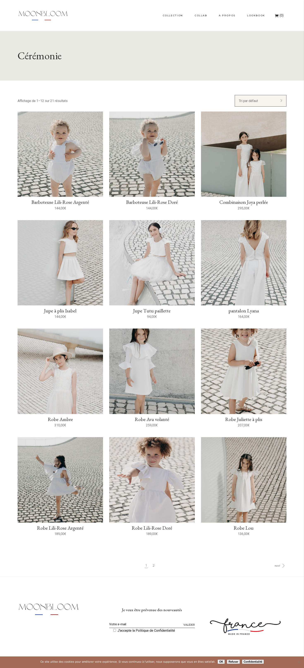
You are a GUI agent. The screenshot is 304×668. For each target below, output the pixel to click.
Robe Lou (244, 528)
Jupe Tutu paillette (152, 310)
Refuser (233, 661)
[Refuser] (299, 662)
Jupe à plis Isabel (60, 310)
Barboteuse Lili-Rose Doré (152, 202)
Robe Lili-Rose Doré (152, 528)
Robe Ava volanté (152, 419)
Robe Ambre (60, 419)
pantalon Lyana (244, 310)
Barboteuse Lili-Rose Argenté (60, 202)
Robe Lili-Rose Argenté (60, 528)
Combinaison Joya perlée (243, 202)
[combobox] (260, 101)
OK (221, 661)
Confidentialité (253, 661)
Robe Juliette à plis (243, 419)
